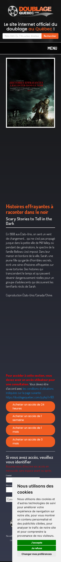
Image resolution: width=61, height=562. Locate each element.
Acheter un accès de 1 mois (27, 430)
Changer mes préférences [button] (37, 553)
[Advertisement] (30, 164)
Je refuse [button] (36, 548)
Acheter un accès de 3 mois (28, 441)
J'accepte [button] (36, 542)
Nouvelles (10, 536)
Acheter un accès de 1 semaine (27, 418)
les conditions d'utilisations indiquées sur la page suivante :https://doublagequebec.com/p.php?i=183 (30, 393)
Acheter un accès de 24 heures (28, 406)
